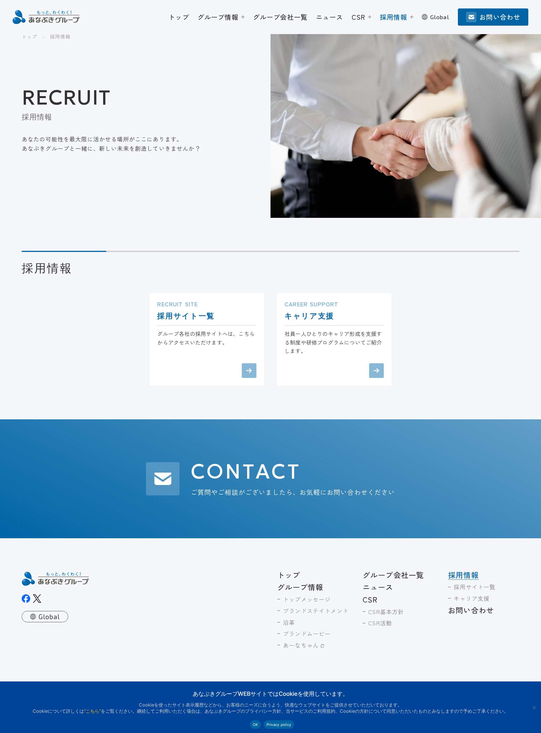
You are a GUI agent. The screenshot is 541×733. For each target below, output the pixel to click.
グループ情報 (218, 17)
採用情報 (393, 17)
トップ (178, 17)
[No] (534, 707)
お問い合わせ (471, 610)
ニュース (329, 17)
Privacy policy (279, 724)
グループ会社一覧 (280, 17)
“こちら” (92, 711)
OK (255, 724)
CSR (358, 17)
